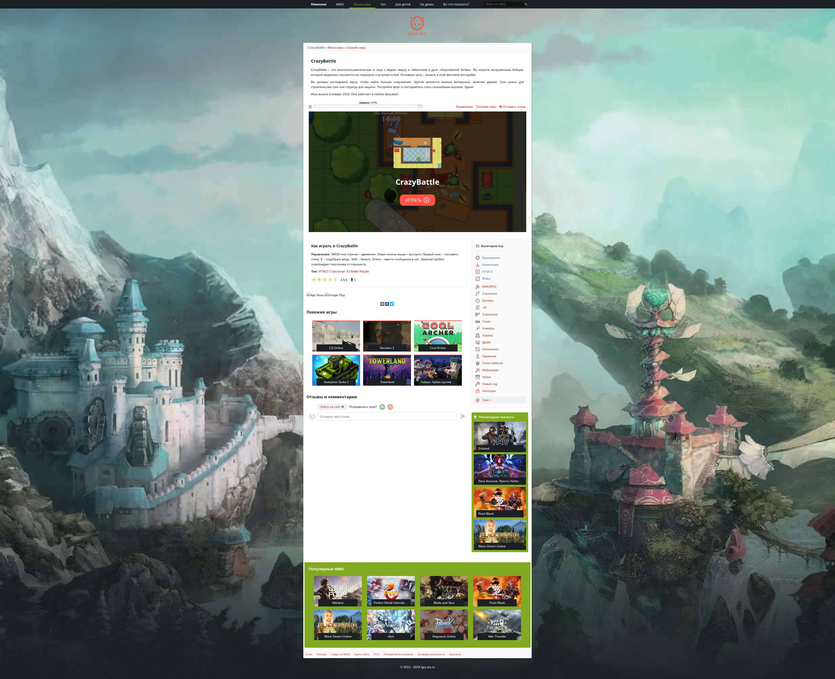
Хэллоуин (489, 391)
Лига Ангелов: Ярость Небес (498, 481)
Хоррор (487, 335)
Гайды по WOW (340, 654)
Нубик (486, 377)
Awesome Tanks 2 (336, 382)
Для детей (403, 4)
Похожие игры (486, 106)
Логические (490, 349)
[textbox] (387, 416)
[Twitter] (392, 304)
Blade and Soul (444, 602)
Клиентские (490, 264)
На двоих (427, 4)
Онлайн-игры (356, 47)
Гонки (486, 321)
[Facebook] (387, 304)
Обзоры (322, 654)
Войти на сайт (331, 406)
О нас (309, 654)
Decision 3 (387, 348)
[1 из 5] (314, 280)
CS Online (336, 348)
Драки (486, 342)
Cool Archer (438, 348)
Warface (338, 602)
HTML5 (324, 271)
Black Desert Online (492, 546)
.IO (348, 271)
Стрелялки (337, 271)
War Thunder (497, 636)
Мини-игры (362, 4)
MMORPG (489, 286)
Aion (391, 636)
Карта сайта (361, 654)
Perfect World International (392, 602)
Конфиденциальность (431, 654)
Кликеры (488, 328)
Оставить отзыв (513, 106)
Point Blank (486, 513)
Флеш (486, 278)
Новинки (318, 4)
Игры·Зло (417, 33)
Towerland (387, 382)
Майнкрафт (490, 370)
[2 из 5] (316, 280)
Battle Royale (360, 271)
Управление (464, 106)
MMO (340, 4)
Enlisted (483, 448)
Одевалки (489, 356)
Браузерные (491, 257)
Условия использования (398, 654)
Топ (383, 4)
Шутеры (488, 300)
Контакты (455, 654)
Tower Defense (492, 363)
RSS (376, 654)
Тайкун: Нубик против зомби (439, 382)
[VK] (382, 304)
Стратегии (489, 293)
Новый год (489, 384)
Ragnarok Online (444, 636)
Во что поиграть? (456, 4)
